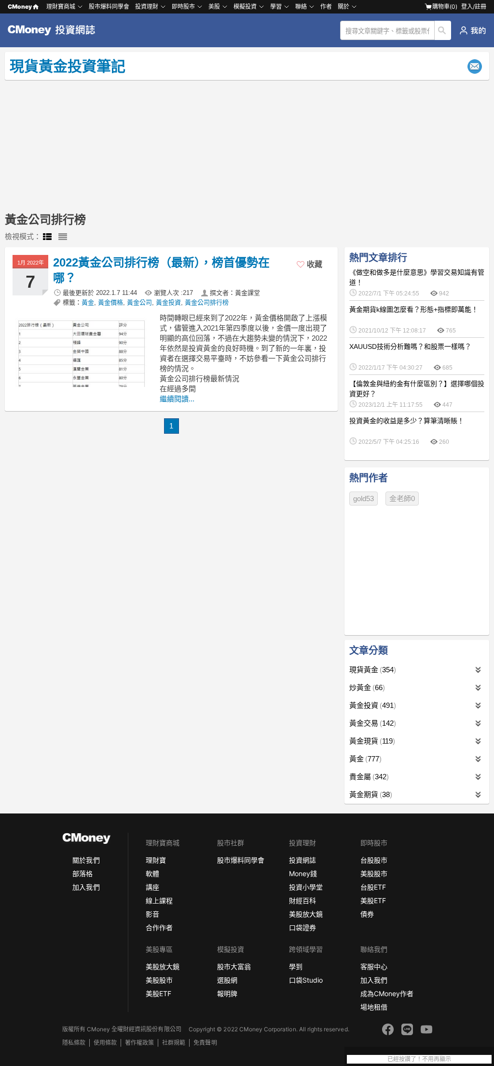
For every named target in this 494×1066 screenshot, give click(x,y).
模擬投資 (245, 6)
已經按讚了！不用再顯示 (419, 1059)
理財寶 (156, 860)
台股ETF (373, 887)
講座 (152, 887)
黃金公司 (139, 302)
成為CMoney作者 (386, 993)
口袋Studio (306, 980)
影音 (152, 914)
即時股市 (183, 6)
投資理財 (146, 6)
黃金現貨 (371, 741)
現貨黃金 (371, 670)
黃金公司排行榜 (207, 302)
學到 (295, 966)
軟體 (152, 873)
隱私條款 (73, 1042)
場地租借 (373, 1007)
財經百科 (302, 900)
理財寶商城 (60, 6)
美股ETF (373, 900)
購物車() (444, 6)
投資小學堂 (306, 887)
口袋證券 (302, 927)
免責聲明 (205, 1042)
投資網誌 (302, 860)
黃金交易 (371, 723)
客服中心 (373, 966)
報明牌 (227, 993)
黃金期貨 (369, 794)
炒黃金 (366, 687)
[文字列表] (62, 237)
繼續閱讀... (177, 399)
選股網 (227, 980)
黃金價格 (110, 302)
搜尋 (443, 30)
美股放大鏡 (306, 914)
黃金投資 (168, 302)
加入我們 (85, 887)
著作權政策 (139, 1042)
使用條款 (105, 1042)
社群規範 (173, 1042)
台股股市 (373, 860)
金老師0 (402, 498)
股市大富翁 (234, 966)
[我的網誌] (472, 30)
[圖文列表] (47, 237)
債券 (367, 914)
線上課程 (159, 900)
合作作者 (159, 927)
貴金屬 (367, 777)
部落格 (82, 873)
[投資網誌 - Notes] (55, 30)
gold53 (363, 498)
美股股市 (373, 873)
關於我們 (85, 860)
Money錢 (303, 873)
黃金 (88, 302)
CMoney (20, 6)
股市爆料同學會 (109, 6)
